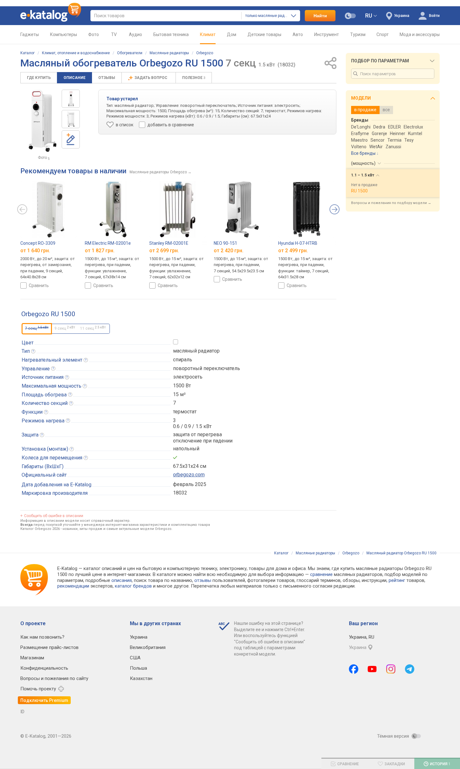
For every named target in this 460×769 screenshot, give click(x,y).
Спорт (382, 34)
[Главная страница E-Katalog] (50, 15)
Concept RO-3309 (37, 243)
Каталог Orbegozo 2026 (40, 529)
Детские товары (264, 34)
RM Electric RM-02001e (108, 243)
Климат (208, 34)
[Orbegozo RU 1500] (71, 99)
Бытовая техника (171, 34)
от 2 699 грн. (164, 251)
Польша (138, 668)
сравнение (321, 574)
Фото (93, 34)
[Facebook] (353, 669)
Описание (74, 78)
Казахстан (141, 678)
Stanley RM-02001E (168, 243)
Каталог (27, 53)
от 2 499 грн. (293, 251)
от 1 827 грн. (100, 251)
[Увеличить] (42, 121)
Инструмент (326, 34)
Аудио (135, 34)
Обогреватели (129, 53)
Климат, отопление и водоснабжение (76, 53)
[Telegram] (409, 669)
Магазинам (32, 658)
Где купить (39, 78)
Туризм (357, 34)
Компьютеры (63, 34)
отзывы (202, 580)
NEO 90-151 (225, 243)
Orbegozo (204, 53)
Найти (320, 15)
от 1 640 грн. (35, 251)
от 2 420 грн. (228, 251)
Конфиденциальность (44, 668)
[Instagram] (391, 669)
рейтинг (397, 580)
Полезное (193, 78)
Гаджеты (29, 34)
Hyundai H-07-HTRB (297, 243)
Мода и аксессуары (420, 34)
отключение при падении (203, 441)
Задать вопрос (151, 78)
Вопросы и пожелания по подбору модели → (391, 203)
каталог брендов (133, 586)
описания (121, 580)
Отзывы (106, 78)
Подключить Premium (44, 700)
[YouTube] (372, 669)
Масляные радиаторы (169, 53)
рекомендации (73, 586)
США (135, 658)
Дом (231, 34)
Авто (298, 34)
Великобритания (148, 647)
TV (114, 34)
